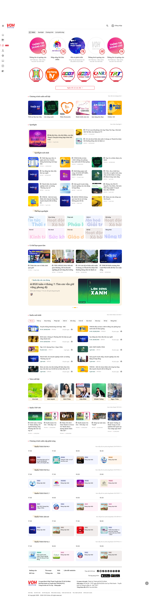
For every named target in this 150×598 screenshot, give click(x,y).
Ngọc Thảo (115, 399)
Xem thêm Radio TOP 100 (114, 407)
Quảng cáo (33, 570)
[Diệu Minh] (83, 390)
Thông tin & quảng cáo (96, 57)
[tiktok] (103, 571)
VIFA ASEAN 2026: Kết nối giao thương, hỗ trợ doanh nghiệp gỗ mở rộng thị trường (62, 267)
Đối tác (31, 573)
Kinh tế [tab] (81, 321)
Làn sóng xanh (49, 117)
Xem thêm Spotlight (115, 124)
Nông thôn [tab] (114, 321)
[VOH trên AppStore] (105, 576)
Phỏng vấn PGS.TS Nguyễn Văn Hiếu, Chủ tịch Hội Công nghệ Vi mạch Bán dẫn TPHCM (112, 187)
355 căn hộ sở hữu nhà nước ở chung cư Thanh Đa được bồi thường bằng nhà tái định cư (103, 140)
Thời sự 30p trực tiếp (35, 117)
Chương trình (49, 32)
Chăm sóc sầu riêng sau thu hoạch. (112, 198)
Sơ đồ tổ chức (37, 592)
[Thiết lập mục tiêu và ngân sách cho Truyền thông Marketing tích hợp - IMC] (33, 162)
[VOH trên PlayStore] (115, 576)
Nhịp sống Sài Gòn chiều (57, 58)
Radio (33, 32)
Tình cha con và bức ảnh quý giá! (38, 266)
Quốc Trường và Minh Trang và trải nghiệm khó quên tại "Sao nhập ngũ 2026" (114, 426)
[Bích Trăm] (67, 390)
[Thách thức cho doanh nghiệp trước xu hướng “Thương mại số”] (33, 188)
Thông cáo (49, 573)
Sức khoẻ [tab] (89, 321)
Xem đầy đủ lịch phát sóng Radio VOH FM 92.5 (108, 541)
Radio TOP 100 (35, 407)
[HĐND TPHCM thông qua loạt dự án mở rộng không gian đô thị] (65, 201)
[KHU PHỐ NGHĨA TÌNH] (83, 349)
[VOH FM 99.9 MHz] (38, 45)
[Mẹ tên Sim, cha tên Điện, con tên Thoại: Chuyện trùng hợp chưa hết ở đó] (37, 138)
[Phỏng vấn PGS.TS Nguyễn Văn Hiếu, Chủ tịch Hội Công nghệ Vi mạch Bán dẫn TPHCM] (97, 188)
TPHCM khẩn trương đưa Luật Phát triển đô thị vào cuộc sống (111, 267)
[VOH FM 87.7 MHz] (76, 45)
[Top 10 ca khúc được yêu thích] (97, 162)
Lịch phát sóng (59, 32)
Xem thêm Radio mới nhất (114, 314)
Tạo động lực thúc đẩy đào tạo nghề (48, 172)
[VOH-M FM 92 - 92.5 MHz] (115, 45)
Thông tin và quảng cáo (37, 57)
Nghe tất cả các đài (74, 88)
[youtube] (101, 571)
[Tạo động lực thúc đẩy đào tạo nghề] (33, 175)
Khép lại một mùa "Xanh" (99, 424)
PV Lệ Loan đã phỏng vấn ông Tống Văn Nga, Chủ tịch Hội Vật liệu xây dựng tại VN (102, 131)
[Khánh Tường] (99, 390)
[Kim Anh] (35, 390)
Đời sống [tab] (72, 321)
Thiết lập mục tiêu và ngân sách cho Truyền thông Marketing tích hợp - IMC (49, 161)
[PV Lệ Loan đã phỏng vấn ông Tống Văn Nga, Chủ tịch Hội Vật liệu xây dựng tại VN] (79, 132)
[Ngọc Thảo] (115, 390)
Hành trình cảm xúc (82, 117)
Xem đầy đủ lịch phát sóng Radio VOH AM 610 (108, 516)
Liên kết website (69, 570)
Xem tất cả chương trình (114, 96)
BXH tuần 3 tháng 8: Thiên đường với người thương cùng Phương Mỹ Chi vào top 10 (35, 427)
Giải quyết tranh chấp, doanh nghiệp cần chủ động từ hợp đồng (81, 186)
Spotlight (41, 32)
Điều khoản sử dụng (55, 592)
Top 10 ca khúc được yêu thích (113, 159)
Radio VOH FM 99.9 (42, 446)
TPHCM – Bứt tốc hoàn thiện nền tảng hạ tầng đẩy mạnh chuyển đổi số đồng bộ (49, 200)
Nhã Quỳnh (51, 399)
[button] (72, 307)
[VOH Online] (32, 583)
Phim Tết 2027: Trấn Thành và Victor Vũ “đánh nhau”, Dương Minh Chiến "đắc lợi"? (67, 427)
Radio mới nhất (35, 315)
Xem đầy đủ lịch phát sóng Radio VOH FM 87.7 (108, 493)
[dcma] (114, 571)
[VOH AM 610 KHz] (96, 45)
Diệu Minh (83, 399)
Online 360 (111, 117)
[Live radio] (10, 46)
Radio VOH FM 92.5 (42, 541)
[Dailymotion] (119, 571)
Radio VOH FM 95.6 (42, 470)
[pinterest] (106, 571)
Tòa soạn (48, 570)
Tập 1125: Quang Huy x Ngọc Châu (51, 347)
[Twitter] (116, 571)
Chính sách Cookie (87, 592)
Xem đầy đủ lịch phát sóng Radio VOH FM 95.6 (108, 470)
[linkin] (108, 571)
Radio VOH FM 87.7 (42, 493)
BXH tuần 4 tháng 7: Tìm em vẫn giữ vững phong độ (52, 285)
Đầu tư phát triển (77, 57)
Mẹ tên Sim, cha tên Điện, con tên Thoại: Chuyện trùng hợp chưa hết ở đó (60, 137)
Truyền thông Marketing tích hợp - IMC (53, 327)
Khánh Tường (98, 399)
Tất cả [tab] (31, 321)
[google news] (111, 571)
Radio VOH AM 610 (42, 516)
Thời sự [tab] (39, 321)
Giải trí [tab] (65, 321)
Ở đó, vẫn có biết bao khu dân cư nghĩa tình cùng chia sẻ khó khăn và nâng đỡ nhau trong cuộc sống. (113, 174)
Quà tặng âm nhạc (98, 117)
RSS (58, 570)
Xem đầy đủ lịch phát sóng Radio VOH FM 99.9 (108, 446)
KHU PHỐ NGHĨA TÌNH (97, 347)
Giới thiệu (30, 592)
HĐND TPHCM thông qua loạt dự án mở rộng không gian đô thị (80, 199)
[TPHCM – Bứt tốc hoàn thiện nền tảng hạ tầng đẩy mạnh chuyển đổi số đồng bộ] (33, 201)
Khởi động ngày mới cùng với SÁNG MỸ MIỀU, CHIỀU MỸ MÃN (80, 173)
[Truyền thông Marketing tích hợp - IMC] (33, 329)
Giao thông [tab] (47, 321)
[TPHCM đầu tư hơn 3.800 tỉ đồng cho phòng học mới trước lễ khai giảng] (65, 162)
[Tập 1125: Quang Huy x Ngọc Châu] (33, 349)
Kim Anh (35, 399)
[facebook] (98, 571)
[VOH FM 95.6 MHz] (57, 45)
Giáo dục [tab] (97, 321)
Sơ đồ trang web (46, 592)
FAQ (58, 573)
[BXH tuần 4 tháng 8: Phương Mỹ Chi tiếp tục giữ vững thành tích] (33, 339)
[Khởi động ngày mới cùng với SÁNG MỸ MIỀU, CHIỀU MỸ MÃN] (65, 175)
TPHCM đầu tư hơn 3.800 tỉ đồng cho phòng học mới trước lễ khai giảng (81, 160)
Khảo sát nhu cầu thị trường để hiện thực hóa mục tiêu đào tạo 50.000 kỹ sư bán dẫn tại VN (55, 368)
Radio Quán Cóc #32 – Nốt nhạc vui (50, 424)
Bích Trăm (67, 399)
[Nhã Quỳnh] (51, 390)
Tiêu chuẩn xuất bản (77, 592)
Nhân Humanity (65, 117)
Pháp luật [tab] (57, 321)
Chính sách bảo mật (66, 592)
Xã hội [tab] (105, 321)
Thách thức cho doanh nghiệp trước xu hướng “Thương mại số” (48, 186)
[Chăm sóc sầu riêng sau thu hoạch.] (97, 201)
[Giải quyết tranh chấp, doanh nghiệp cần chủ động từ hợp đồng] (65, 188)
